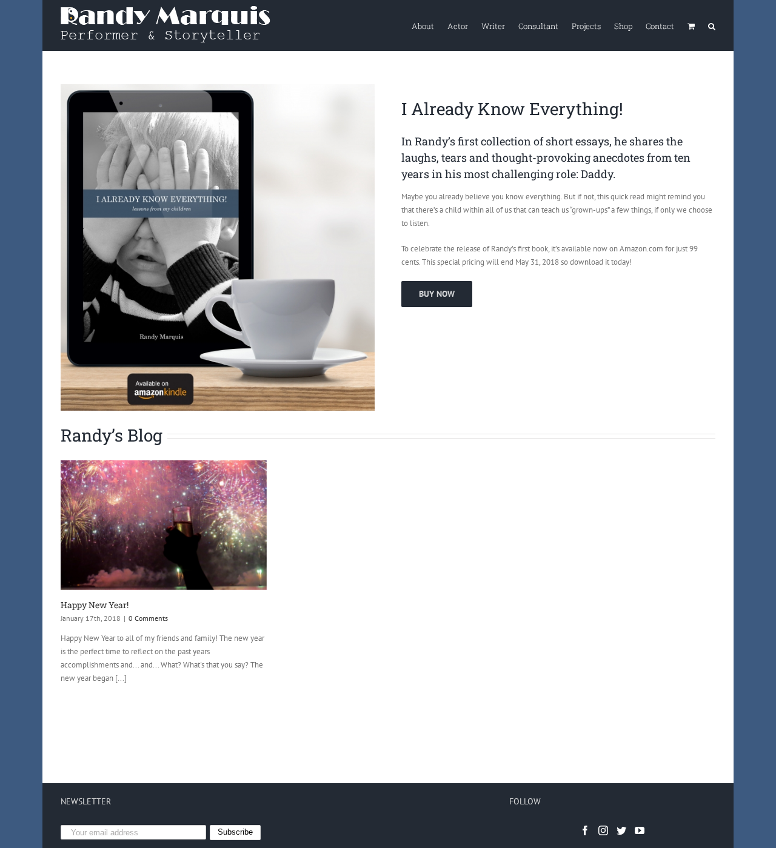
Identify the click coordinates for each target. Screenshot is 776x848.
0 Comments (148, 618)
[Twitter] (621, 830)
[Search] (711, 25)
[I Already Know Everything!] (218, 90)
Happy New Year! (95, 605)
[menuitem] (429, 25)
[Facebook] (585, 830)
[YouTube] (639, 830)
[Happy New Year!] (164, 525)
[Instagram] (603, 830)
